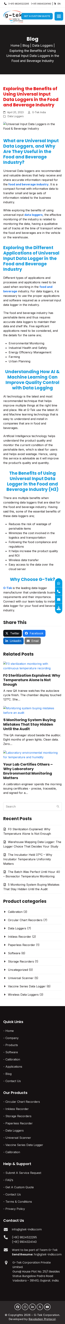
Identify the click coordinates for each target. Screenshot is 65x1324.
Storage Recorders (21, 961)
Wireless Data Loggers (23, 994)
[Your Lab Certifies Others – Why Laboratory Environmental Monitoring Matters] (32, 754)
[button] (59, 16)
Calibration (15, 912)
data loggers (33, 215)
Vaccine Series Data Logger (27, 986)
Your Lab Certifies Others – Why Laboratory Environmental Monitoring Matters (28, 771)
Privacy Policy (15, 1209)
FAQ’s (9, 1180)
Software (14, 953)
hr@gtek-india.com (48, 1254)
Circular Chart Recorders (25, 920)
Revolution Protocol (42, 1319)
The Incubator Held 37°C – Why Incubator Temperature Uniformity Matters (27, 859)
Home (15, 45)
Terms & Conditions (18, 1201)
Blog (25, 45)
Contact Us (13, 1081)
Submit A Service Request (23, 1173)
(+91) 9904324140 (41, 3)
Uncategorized (18, 970)
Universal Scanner (21, 978)
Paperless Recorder (21, 945)
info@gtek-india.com (27, 1229)
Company (12, 1038)
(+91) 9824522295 (18, 3)
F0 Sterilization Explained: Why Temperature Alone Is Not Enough (31, 680)
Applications (13, 1066)
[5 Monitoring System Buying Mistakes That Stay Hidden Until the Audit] (32, 710)
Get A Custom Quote (37, 16)
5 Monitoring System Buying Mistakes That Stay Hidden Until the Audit (29, 724)
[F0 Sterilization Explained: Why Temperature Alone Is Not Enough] (32, 665)
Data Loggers (42, 45)
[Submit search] (58, 806)
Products (11, 1045)
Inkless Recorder (19, 936)
